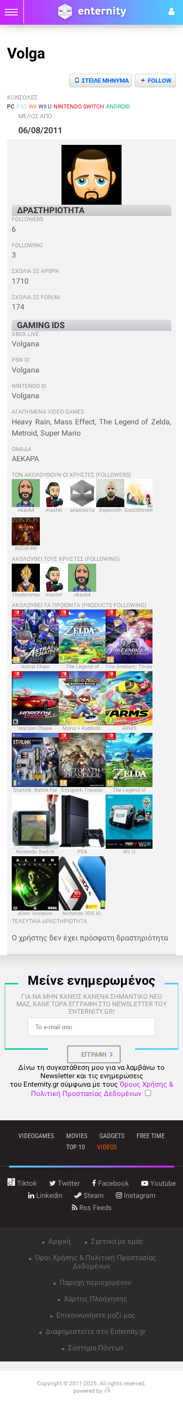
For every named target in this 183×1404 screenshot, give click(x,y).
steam (93, 1195)
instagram (138, 1195)
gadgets (111, 1135)
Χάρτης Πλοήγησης (94, 1299)
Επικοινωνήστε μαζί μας (94, 1315)
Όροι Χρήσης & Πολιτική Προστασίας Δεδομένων (94, 1262)
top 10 (75, 1147)
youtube (162, 1183)
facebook (112, 1183)
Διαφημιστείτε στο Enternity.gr (94, 1331)
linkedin (48, 1195)
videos (107, 1147)
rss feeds (94, 1207)
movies (76, 1135)
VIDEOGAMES (36, 1135)
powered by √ (91, 1391)
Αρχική (58, 1241)
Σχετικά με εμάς (116, 1241)
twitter (68, 1183)
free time (151, 1135)
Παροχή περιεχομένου (94, 1282)
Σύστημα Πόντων (94, 1348)
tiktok (26, 1183)
